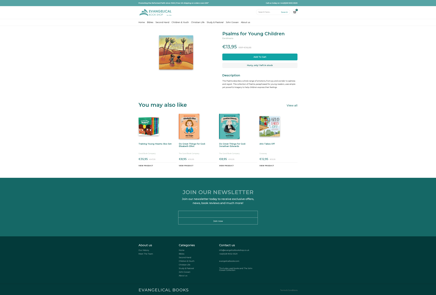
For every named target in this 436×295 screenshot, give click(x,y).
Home (142, 22)
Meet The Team (146, 254)
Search (284, 12)
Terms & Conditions (288, 290)
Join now (218, 221)
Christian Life (197, 22)
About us (245, 22)
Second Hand (162, 22)
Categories (187, 245)
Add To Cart (260, 57)
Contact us (227, 245)
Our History (144, 250)
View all (292, 105)
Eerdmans (227, 38)
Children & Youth (180, 22)
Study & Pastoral (215, 22)
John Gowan (232, 22)
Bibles (150, 22)
